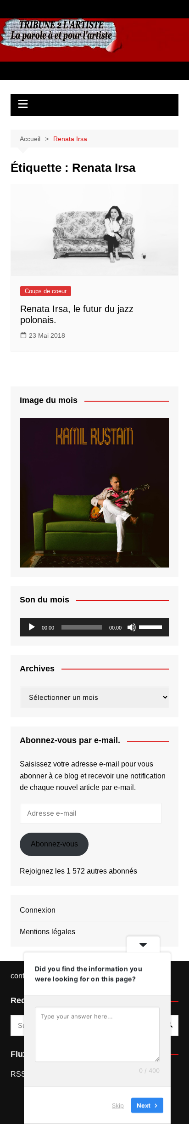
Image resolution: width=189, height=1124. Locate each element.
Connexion (38, 910)
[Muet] (131, 627)
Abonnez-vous (54, 844)
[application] (94, 627)
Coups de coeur (46, 291)
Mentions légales (47, 932)
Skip (118, 1105)
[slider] (152, 626)
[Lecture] (31, 627)
